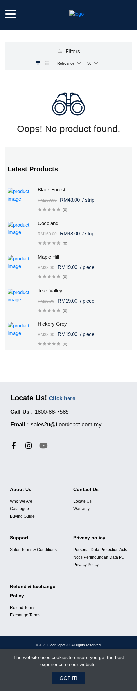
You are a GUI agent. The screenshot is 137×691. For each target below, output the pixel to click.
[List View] (47, 63)
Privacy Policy (86, 564)
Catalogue (19, 508)
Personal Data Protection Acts (100, 549)
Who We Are (21, 501)
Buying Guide (22, 516)
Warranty (81, 508)
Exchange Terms (25, 615)
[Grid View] (38, 63)
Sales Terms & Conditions (33, 549)
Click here (62, 398)
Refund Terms (22, 607)
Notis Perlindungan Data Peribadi (100, 557)
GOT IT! (68, 678)
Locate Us (82, 501)
